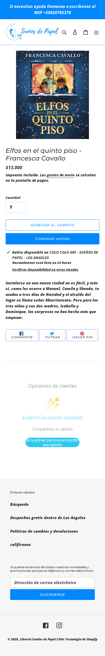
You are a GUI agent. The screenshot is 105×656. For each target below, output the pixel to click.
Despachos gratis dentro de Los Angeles (48, 517)
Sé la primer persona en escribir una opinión (52, 442)
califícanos (20, 544)
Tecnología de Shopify (81, 639)
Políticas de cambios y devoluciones (44, 531)
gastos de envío (61, 175)
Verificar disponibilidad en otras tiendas (45, 269)
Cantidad (13, 197)
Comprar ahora (52, 239)
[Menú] (96, 31)
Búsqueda (19, 504)
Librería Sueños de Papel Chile (42, 639)
